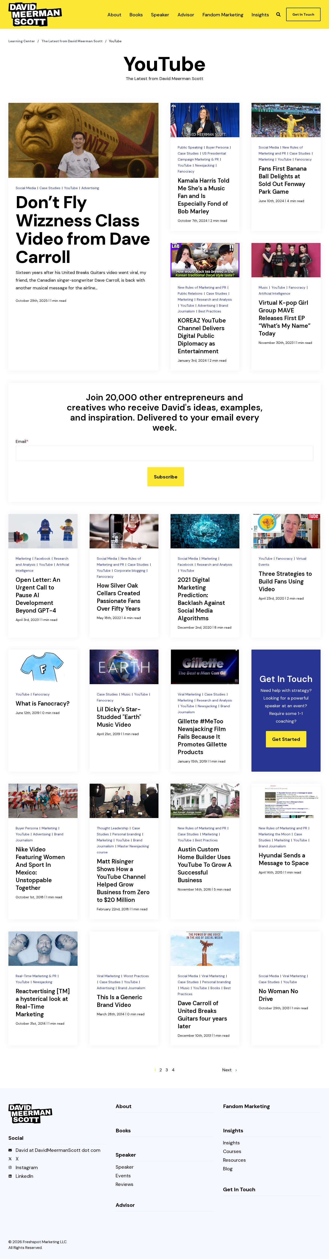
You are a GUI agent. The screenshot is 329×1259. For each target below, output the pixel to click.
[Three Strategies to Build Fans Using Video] (286, 576)
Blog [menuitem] (228, 1169)
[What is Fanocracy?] (43, 710)
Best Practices (209, 311)
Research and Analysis (214, 299)
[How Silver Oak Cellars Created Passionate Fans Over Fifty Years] (124, 576)
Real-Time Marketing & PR (36, 976)
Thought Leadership (113, 828)
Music (264, 287)
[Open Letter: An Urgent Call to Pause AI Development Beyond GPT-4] (43, 576)
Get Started (286, 739)
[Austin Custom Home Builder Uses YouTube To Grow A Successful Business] (205, 851)
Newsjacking (205, 165)
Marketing (267, 159)
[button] (278, 14)
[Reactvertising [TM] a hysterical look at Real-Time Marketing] (43, 988)
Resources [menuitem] (234, 1160)
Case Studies (50, 188)
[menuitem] (114, 14)
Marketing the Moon (275, 834)
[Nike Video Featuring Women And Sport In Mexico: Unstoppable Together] (43, 851)
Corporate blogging (130, 570)
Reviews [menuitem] (124, 1184)
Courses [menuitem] (232, 1151)
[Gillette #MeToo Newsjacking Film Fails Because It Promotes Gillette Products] (205, 710)
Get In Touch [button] (303, 14)
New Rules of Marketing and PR (202, 287)
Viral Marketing (190, 694)
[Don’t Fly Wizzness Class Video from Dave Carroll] (83, 236)
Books (216, 988)
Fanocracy (186, 171)
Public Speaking (191, 147)
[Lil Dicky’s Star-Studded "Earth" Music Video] (124, 710)
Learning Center (22, 41)
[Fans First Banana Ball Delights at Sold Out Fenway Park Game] (286, 166)
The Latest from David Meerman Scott (72, 41)
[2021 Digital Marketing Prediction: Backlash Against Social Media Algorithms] (205, 576)
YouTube (71, 188)
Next (228, 1070)
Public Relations (191, 293)
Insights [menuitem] (231, 1143)
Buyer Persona (218, 147)
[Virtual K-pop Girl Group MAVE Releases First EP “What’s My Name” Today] (286, 307)
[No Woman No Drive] (286, 988)
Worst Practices (136, 976)
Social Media (26, 188)
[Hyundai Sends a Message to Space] (286, 851)
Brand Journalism (272, 846)
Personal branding (127, 834)
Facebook (43, 558)
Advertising (90, 188)
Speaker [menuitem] (125, 1167)
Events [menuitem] (123, 1176)
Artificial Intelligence (274, 293)
